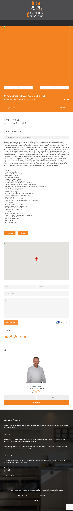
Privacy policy (43, 490)
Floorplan (9, 233)
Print (65, 99)
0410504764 (37, 390)
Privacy (62, 322)
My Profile (36, 402)
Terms (66, 322)
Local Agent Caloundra (30, 490)
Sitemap (60, 490)
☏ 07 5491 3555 (9, 476)
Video (23, 233)
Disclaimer (52, 490)
